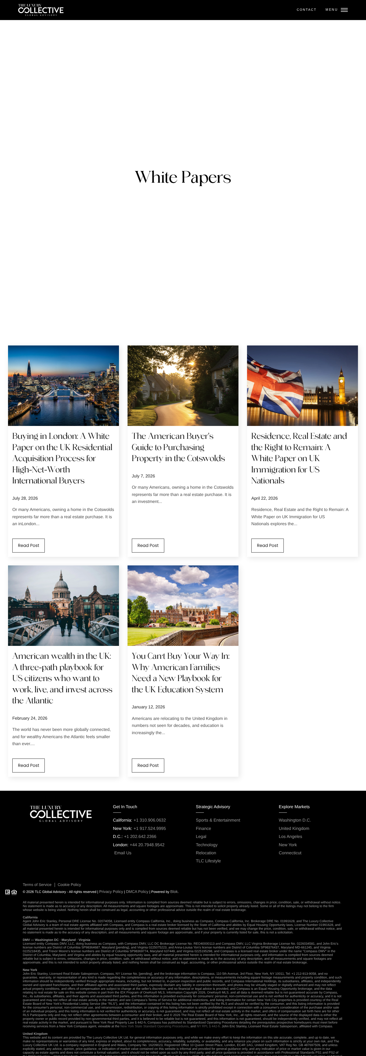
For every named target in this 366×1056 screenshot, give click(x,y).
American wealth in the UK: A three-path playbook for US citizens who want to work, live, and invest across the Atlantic (62, 679)
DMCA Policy (137, 892)
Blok (174, 892)
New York (288, 845)
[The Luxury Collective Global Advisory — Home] (41, 10)
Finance (203, 828)
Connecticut (290, 853)
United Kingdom (294, 828)
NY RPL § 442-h (208, 1026)
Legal (201, 836)
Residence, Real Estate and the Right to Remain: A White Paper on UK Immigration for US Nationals (299, 459)
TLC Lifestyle (208, 861)
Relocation (206, 853)
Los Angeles (290, 836)
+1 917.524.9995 (150, 828)
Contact (306, 10)
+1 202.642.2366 (140, 836)
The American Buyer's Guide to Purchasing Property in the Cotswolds (178, 448)
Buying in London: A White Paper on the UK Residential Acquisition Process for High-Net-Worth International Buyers (62, 459)
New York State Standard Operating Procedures (154, 1026)
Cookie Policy (69, 885)
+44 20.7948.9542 (147, 845)
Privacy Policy (111, 892)
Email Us (123, 853)
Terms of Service (37, 885)
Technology (207, 845)
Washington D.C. (295, 820)
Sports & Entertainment (218, 820)
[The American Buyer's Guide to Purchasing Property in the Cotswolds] (183, 385)
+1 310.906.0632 (150, 820)
